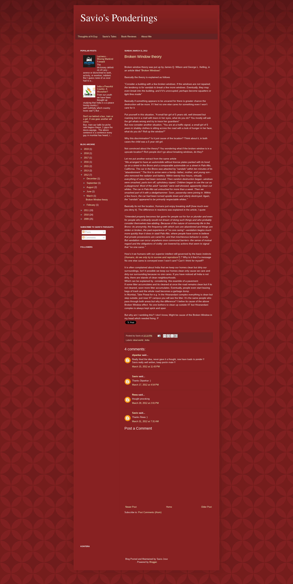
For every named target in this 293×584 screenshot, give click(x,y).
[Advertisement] (94, 332)
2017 (86, 157)
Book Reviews (128, 36)
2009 (86, 219)
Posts (87, 232)
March (90, 196)
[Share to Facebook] (176, 336)
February (91, 205)
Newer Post (131, 507)
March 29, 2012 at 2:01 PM (145, 403)
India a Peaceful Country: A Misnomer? (105, 89)
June (89, 191)
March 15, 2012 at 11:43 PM (146, 366)
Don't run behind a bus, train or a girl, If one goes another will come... (98, 119)
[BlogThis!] (168, 336)
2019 (86, 149)
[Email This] (164, 336)
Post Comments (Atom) (149, 512)
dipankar (137, 355)
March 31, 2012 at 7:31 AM (145, 421)
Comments (90, 237)
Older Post (206, 507)
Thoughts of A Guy (87, 36)
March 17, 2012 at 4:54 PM (145, 384)
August (90, 187)
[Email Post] (159, 336)
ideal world (138, 340)
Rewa (135, 394)
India (147, 340)
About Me (146, 36)
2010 (86, 214)
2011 (86, 210)
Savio (135, 376)
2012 (86, 175)
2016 (86, 162)
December (92, 178)
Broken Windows (151, 70)
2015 (86, 166)
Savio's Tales (109, 36)
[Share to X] (172, 336)
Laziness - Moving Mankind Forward (105, 59)
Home (169, 507)
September (92, 183)
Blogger (153, 562)
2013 (86, 170)
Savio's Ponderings (118, 17)
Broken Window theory (143, 56)
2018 (86, 153)
